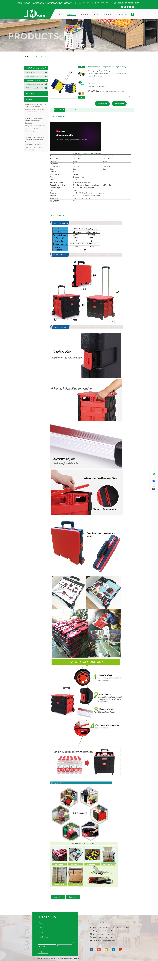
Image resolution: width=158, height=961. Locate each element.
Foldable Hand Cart (32, 76)
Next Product (119, 103)
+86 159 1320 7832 (103, 3)
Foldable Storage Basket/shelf (35, 88)
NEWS (29, 99)
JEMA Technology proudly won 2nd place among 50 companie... (35, 110)
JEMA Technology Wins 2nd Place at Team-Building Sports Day (35, 105)
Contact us (97, 922)
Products (71, 14)
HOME (26, 57)
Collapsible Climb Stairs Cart (35, 84)
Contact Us (109, 14)
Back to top (73, 897)
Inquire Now (102, 103)
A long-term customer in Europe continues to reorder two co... (35, 127)
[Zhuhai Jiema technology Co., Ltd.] (34, 18)
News (96, 14)
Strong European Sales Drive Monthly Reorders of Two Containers (34, 120)
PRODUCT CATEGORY (36, 68)
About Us (123, 14)
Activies (84, 14)
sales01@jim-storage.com (128, 3)
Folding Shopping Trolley (44, 57)
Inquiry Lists (33, 93)
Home (59, 14)
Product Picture (74, 110)
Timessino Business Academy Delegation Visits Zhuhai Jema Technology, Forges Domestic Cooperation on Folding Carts (34, 138)
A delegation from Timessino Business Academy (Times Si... (34, 146)
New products (30, 72)
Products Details (59, 110)
